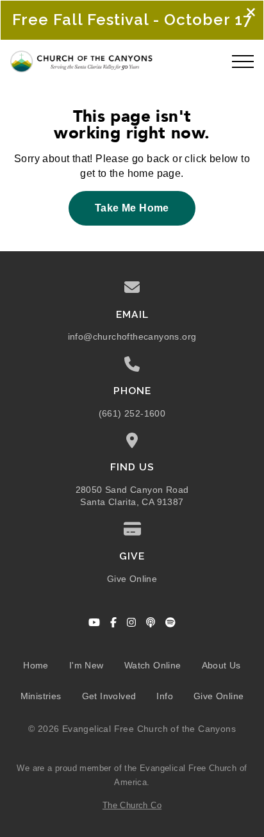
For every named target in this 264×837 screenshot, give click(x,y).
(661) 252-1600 (132, 413)
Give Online (132, 579)
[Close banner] (251, 13)
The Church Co (132, 805)
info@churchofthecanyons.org (132, 337)
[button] (243, 61)
